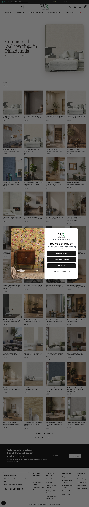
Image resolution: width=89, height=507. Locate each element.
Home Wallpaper (61, 253)
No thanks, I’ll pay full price (61, 272)
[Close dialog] (76, 230)
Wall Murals (61, 265)
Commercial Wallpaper (61, 259)
